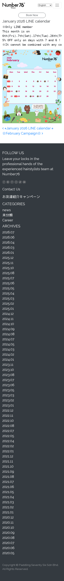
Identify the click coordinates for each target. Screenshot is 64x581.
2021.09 (8, 471)
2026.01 (8, 253)
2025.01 (8, 309)
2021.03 (8, 502)
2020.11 (8, 522)
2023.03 (8, 395)
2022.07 (8, 431)
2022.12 (7, 410)
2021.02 (8, 507)
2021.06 (8, 487)
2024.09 (8, 329)
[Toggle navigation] (57, 5)
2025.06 (8, 283)
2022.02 (8, 446)
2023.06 (8, 385)
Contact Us (11, 189)
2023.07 (8, 380)
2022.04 (8, 441)
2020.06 (8, 548)
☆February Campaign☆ (22, 133)
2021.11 (7, 461)
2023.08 (8, 375)
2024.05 (8, 344)
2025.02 (8, 303)
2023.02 (8, 400)
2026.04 (8, 242)
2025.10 (8, 268)
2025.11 (7, 263)
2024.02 (8, 354)
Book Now (32, 15)
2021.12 (7, 456)
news (6, 210)
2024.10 (8, 324)
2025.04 (8, 293)
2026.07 (8, 232)
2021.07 (8, 482)
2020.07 (8, 543)
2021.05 (8, 492)
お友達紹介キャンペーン (21, 197)
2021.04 (8, 497)
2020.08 (8, 538)
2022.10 (8, 421)
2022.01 (8, 451)
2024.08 (8, 334)
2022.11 (7, 415)
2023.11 (7, 365)
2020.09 (8, 533)
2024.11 (8, 319)
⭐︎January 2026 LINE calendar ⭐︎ (28, 128)
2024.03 (8, 349)
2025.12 (8, 258)
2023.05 (8, 390)
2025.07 (8, 278)
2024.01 (8, 359)
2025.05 (8, 288)
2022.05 (8, 436)
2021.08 (8, 477)
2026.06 (8, 237)
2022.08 (8, 426)
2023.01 (8, 405)
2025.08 (8, 273)
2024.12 (8, 314)
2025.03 (8, 298)
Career (7, 220)
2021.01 (8, 512)
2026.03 (8, 247)
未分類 (7, 215)
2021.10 (8, 466)
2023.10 (8, 370)
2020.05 (8, 553)
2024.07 (8, 339)
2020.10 (8, 527)
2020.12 (8, 517)
